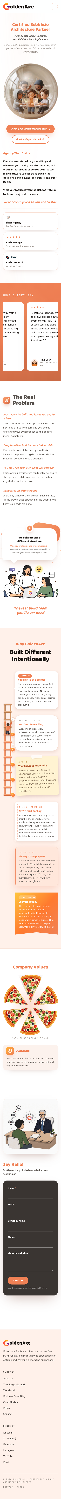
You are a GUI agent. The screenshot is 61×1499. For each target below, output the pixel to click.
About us (8, 1378)
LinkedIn (8, 1432)
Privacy (8, 1487)
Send (16, 1280)
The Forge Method (14, 1384)
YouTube (8, 1456)
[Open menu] (54, 6)
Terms (20, 1487)
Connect (8, 1414)
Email (11, 1205)
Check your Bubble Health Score (28, 129)
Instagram (8, 1450)
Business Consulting (14, 1396)
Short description (18, 1254)
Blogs (6, 1408)
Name (12, 1188)
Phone (11, 1237)
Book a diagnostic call (28, 139)
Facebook (8, 1444)
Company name (16, 1221)
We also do (9, 1390)
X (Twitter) (9, 1438)
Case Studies (10, 1402)
